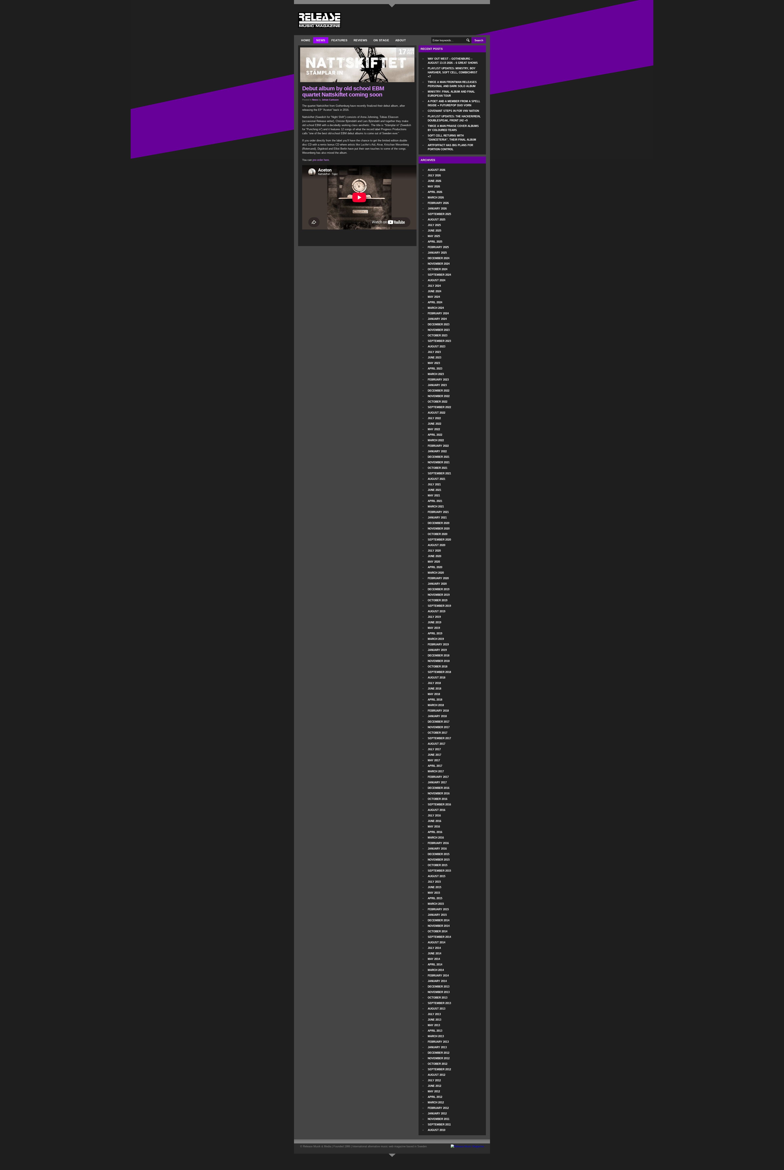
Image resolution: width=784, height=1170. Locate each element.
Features (339, 40)
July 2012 (434, 1080)
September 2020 (439, 539)
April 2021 (435, 501)
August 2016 (436, 810)
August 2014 (436, 942)
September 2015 (439, 870)
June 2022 (434, 423)
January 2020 (437, 583)
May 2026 (434, 186)
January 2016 (437, 848)
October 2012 (437, 1063)
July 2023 (434, 352)
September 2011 (439, 1124)
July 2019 (434, 616)
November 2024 (439, 263)
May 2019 (434, 627)
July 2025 (434, 225)
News (320, 40)
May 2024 (434, 296)
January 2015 (437, 914)
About (400, 40)
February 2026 (438, 203)
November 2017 (439, 727)
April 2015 (435, 898)
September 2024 (439, 274)
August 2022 (436, 412)
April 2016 (435, 832)
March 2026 (436, 197)
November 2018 (439, 661)
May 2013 (434, 1025)
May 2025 (434, 236)
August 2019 (436, 611)
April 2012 (435, 1096)
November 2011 (438, 1119)
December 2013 (438, 986)
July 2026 (434, 175)
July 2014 (434, 947)
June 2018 (434, 688)
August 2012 (436, 1074)
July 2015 (434, 881)
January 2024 (437, 318)
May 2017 (434, 760)
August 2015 (436, 876)
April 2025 (435, 241)
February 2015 (438, 909)
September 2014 (439, 936)
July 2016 (434, 815)
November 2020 (439, 528)
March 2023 (436, 374)
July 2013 (434, 1014)
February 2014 (438, 975)
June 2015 (434, 887)
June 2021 (434, 490)
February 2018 (438, 710)
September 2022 (439, 407)
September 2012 (439, 1069)
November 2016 (439, 793)
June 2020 (434, 556)
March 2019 (436, 638)
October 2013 (437, 997)
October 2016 (437, 799)
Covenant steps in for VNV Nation (453, 110)
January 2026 (437, 208)
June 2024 (434, 291)
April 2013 (435, 1030)
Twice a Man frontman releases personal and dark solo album (452, 84)
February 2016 (438, 843)
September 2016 (439, 804)
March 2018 (436, 705)
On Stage (381, 40)
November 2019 (439, 594)
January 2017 (437, 782)
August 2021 (436, 478)
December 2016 (438, 787)
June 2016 (434, 821)
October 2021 (437, 467)
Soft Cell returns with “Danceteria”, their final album (452, 137)
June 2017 (434, 754)
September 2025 (439, 214)
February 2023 (438, 379)
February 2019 (438, 644)
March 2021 (436, 506)
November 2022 (439, 396)
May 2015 (434, 892)
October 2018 (437, 666)
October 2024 (437, 269)
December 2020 (438, 523)
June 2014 (434, 953)
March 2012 (436, 1102)
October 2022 (437, 401)
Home (305, 40)
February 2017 (438, 776)
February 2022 (438, 445)
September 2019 (439, 605)
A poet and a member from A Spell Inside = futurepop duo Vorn (454, 103)
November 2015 (439, 859)
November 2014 (439, 925)
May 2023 (434, 363)
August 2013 (436, 1008)
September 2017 (439, 738)
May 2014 (434, 959)
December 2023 (438, 324)
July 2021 (434, 484)
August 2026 (436, 169)
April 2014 (435, 964)
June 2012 (434, 1085)
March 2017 (436, 771)
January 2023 (437, 385)
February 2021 (438, 512)
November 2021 (439, 462)
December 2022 (438, 390)
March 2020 (436, 572)
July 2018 (434, 683)
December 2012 (438, 1052)
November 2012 (439, 1058)
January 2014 (437, 981)
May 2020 (434, 561)
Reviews (360, 40)
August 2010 (436, 1130)
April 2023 (435, 368)
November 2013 (439, 992)
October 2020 (437, 534)
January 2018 (437, 716)
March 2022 (436, 440)
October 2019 (437, 600)
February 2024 (438, 313)
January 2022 (437, 451)
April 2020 (435, 567)
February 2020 (438, 578)
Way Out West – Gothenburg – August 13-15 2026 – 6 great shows (453, 60)
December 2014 (438, 920)
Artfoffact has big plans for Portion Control (450, 147)
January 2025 (437, 252)
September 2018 (439, 672)
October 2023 (437, 335)
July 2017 (434, 749)
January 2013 (437, 1047)
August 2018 (436, 677)
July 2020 (434, 550)
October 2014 (437, 931)
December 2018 (438, 655)
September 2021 (439, 473)
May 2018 (434, 694)
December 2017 (438, 721)
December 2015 (438, 854)
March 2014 (436, 970)
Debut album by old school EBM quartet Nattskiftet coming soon (343, 91)
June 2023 (434, 357)
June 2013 (434, 1019)
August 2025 (436, 219)
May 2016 (434, 826)
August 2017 (436, 743)
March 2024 (436, 307)
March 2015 (436, 903)
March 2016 (436, 837)
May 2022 (434, 429)
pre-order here (321, 159)
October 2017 (437, 732)
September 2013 (439, 1003)
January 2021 (437, 517)
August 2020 (436, 545)
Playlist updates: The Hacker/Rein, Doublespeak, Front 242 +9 (454, 118)
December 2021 (438, 456)
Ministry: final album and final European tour (451, 93)
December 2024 (438, 258)
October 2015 (437, 865)
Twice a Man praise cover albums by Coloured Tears (453, 128)
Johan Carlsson (330, 100)
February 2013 (438, 1041)
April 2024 (435, 302)
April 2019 (435, 633)
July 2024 (434, 285)
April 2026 (435, 192)
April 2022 (435, 434)
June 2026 (434, 180)
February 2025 (438, 247)
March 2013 (436, 1036)
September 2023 (439, 341)
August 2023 (436, 346)
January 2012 (437, 1113)
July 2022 (434, 418)
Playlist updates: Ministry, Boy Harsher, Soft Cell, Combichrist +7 (452, 72)
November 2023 (439, 329)
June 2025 (434, 230)
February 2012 (438, 1108)
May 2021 (434, 495)
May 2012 (434, 1091)
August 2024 (436, 280)
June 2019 (434, 622)
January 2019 (437, 650)
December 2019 (438, 589)
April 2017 (435, 765)
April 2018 (435, 699)
